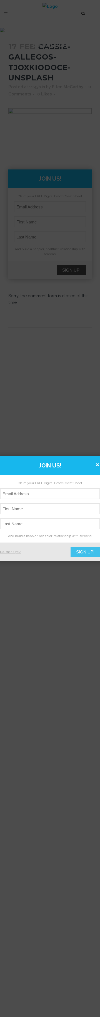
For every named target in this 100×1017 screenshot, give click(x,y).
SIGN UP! (85, 552)
